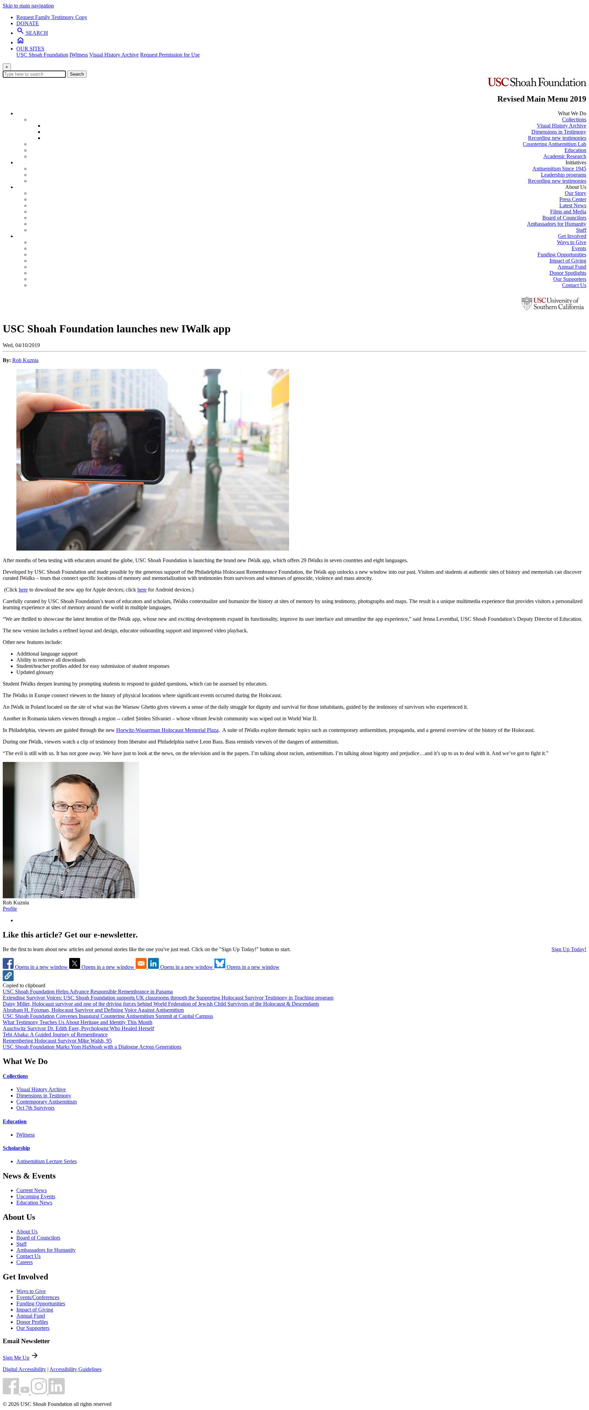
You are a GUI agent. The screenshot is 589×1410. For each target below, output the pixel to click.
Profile (10, 909)
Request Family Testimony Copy (51, 17)
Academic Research (564, 156)
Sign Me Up (16, 1358)
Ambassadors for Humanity (556, 224)
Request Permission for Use (170, 55)
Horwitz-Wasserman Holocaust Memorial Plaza (167, 730)
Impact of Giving (567, 261)
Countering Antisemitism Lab (554, 144)
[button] (8, 979)
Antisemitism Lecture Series (46, 1161)
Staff (581, 230)
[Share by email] (142, 967)
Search (77, 74)
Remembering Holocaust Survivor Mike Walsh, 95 (57, 1041)
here (23, 589)
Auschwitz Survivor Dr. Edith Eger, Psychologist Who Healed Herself (78, 1028)
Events (579, 248)
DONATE (27, 23)
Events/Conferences (37, 1297)
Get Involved (572, 236)
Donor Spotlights (567, 273)
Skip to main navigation (28, 6)
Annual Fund (572, 267)
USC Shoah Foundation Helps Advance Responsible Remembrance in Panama (88, 991)
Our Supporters (569, 279)
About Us (26, 1231)
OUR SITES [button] (30, 48)
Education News (34, 1202)
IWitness (79, 55)
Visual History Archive (114, 55)
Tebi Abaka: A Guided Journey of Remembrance (55, 1034)
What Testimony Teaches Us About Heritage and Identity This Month (77, 1022)
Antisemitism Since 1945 (559, 168)
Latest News (572, 205)
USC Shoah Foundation (42, 55)
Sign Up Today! (569, 949)
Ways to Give (571, 242)
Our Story (575, 193)
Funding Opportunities (562, 254)
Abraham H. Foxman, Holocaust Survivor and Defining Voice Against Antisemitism (93, 1010)
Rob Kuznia (25, 360)
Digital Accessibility (24, 1369)
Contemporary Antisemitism (46, 1102)
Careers (24, 1262)
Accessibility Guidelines (75, 1369)
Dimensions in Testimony (558, 132)
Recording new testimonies (557, 138)
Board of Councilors (564, 218)
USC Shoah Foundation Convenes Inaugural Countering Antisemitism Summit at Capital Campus (108, 1016)
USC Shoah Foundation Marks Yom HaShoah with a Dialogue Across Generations (92, 1047)
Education (575, 150)
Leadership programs (563, 175)
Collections (574, 119)
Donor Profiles (32, 1322)
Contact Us (574, 285)
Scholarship (16, 1148)
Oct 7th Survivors (35, 1108)
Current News (31, 1190)
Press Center (572, 199)
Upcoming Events (35, 1196)
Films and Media (568, 211)
